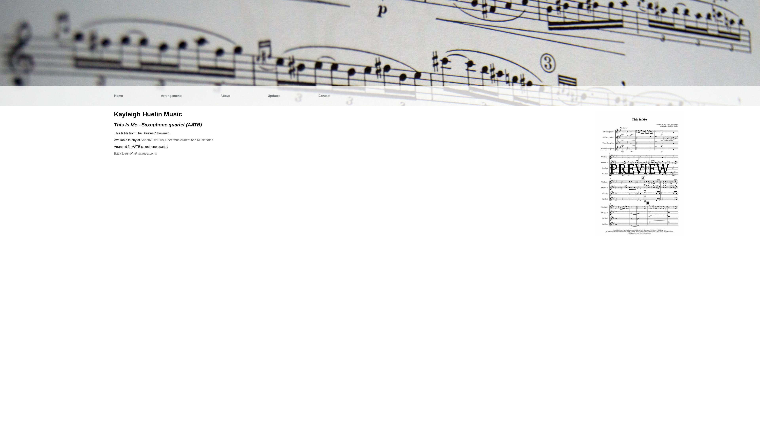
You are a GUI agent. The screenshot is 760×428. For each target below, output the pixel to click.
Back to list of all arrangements (135, 153)
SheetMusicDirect (177, 140)
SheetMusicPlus (152, 140)
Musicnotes (205, 140)
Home (118, 95)
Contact (324, 95)
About (225, 95)
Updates (274, 95)
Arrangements (171, 95)
